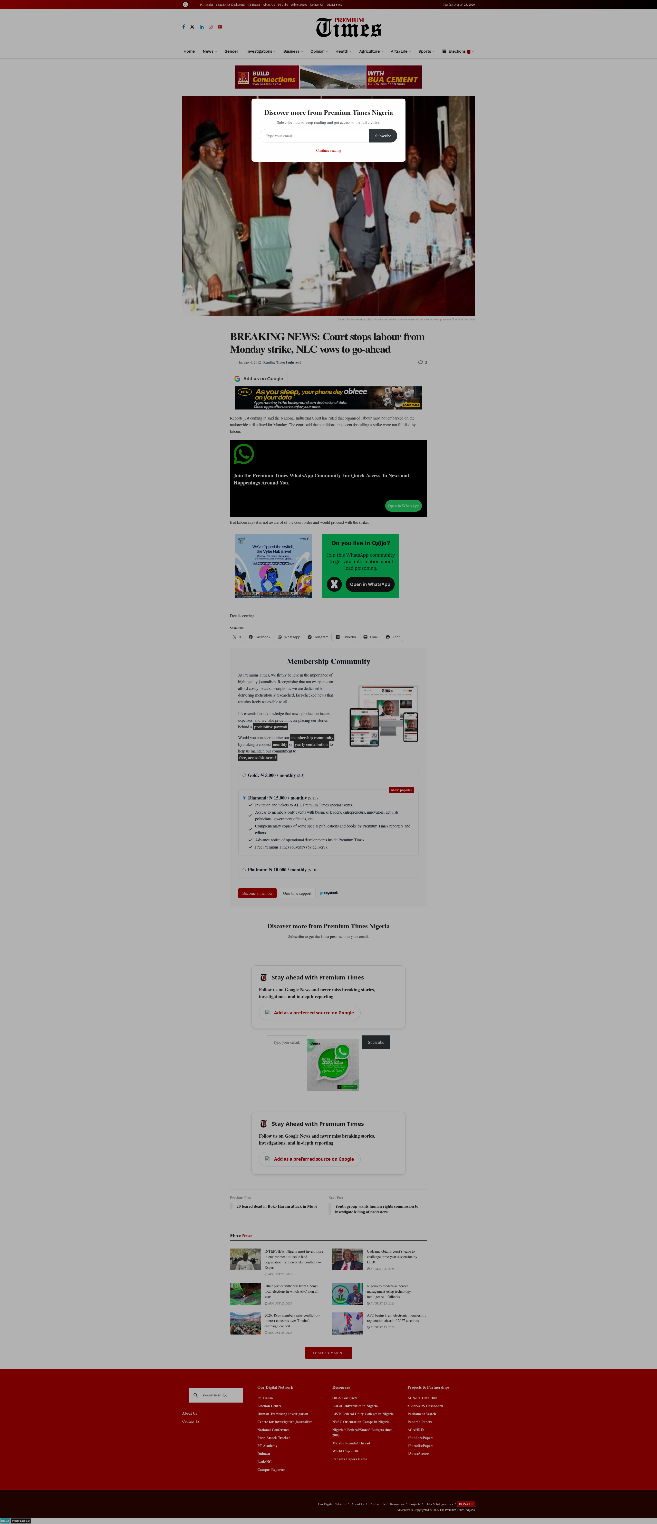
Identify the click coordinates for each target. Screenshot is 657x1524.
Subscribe (383, 135)
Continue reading (328, 150)
